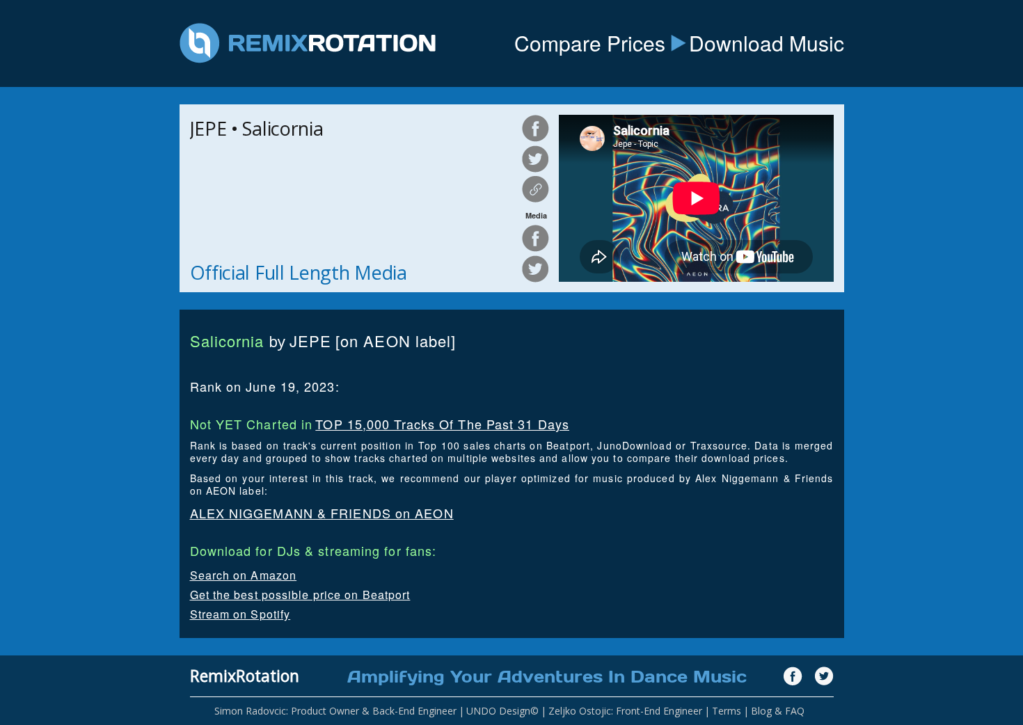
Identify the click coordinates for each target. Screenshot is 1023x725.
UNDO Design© (502, 710)
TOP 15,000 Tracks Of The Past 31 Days (442, 424)
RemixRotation (244, 675)
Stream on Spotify (240, 614)
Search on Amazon (243, 575)
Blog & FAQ (777, 710)
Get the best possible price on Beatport (300, 595)
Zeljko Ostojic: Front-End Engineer (625, 710)
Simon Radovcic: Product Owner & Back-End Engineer (335, 710)
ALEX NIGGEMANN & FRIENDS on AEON (322, 513)
